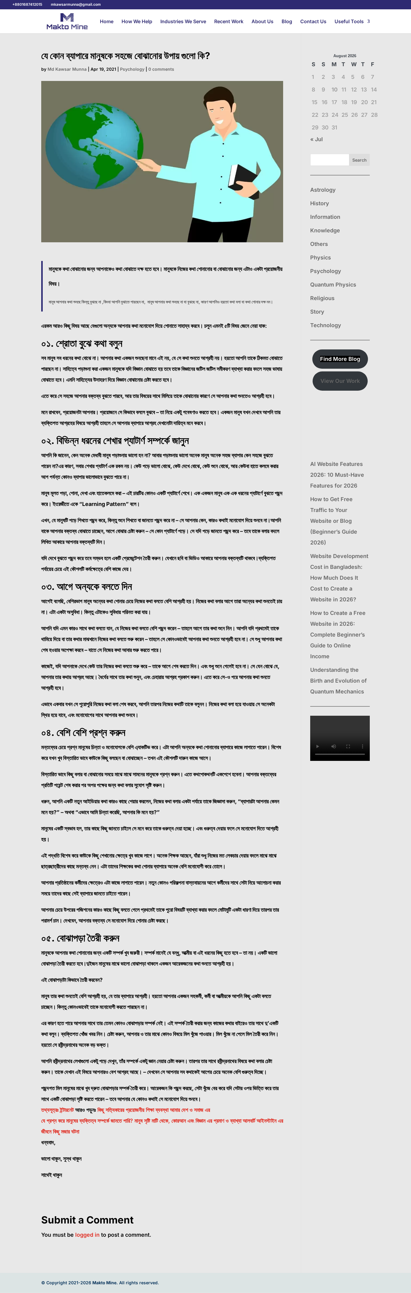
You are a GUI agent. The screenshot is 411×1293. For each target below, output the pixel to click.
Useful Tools (349, 21)
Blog (287, 21)
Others (319, 244)
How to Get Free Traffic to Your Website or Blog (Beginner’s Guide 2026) (333, 521)
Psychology (132, 69)
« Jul (316, 139)
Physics (320, 257)
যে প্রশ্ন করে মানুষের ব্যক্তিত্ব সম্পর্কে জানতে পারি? (87, 1121)
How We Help (137, 21)
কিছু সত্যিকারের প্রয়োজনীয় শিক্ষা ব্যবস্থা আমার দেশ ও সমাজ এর (153, 1110)
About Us (262, 21)
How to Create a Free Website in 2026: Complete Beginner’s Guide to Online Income (338, 634)
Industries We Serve (183, 21)
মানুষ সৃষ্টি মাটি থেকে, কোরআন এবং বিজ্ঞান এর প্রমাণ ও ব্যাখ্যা (187, 1121)
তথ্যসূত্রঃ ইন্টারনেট (57, 1110)
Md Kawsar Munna (67, 69)
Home (106, 21)
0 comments (161, 69)
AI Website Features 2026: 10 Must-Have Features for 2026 (337, 475)
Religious (322, 298)
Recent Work (228, 21)
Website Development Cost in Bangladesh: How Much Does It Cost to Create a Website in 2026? (339, 578)
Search (359, 160)
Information (325, 217)
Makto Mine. (105, 1282)
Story (317, 312)
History (319, 203)
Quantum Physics (333, 284)
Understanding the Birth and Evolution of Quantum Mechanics (338, 681)
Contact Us (313, 21)
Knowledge (325, 230)
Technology (325, 325)
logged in (87, 1235)
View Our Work (340, 381)
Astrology (323, 190)
